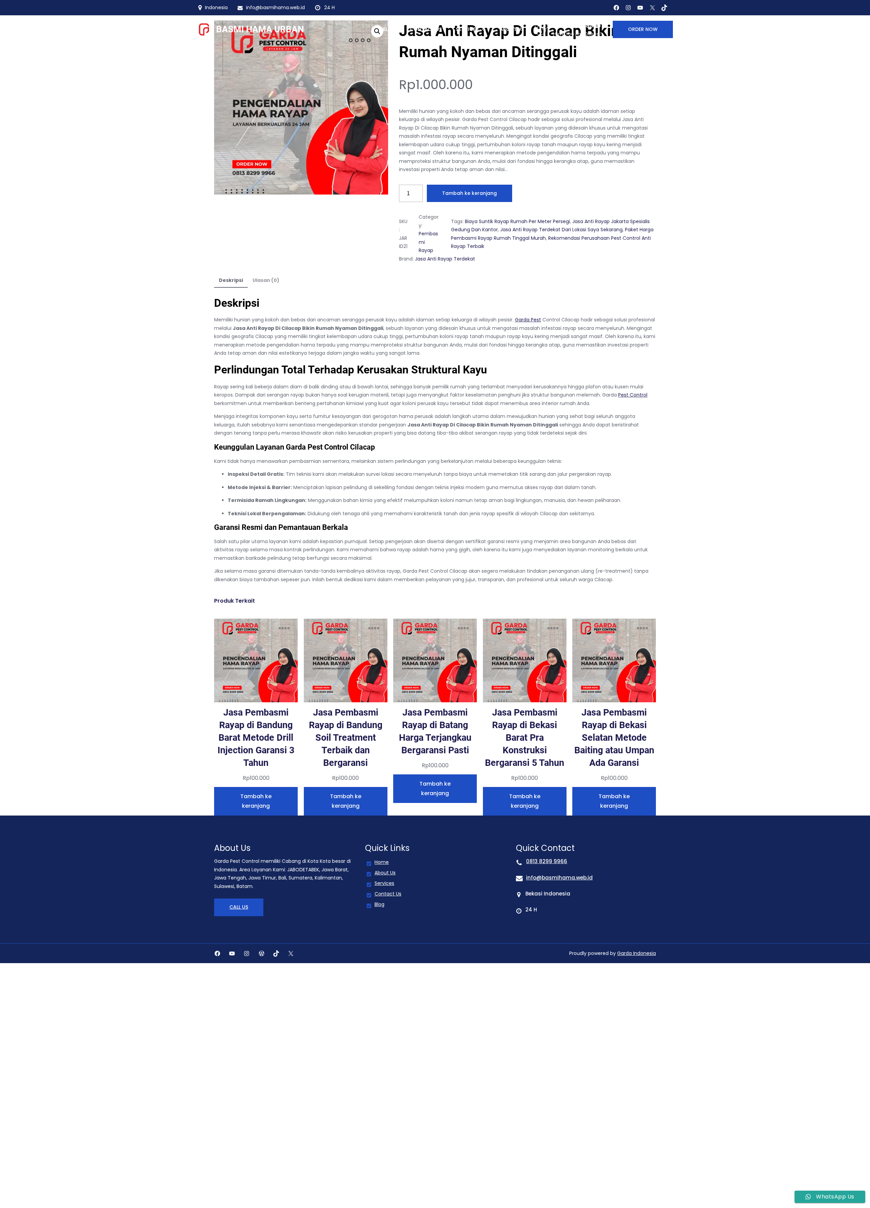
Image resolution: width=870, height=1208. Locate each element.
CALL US (238, 907)
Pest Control (632, 394)
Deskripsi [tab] (231, 280)
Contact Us (388, 893)
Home (382, 862)
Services (384, 883)
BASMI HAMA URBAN (260, 29)
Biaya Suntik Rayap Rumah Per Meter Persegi (517, 221)
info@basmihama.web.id (559, 877)
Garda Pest (528, 319)
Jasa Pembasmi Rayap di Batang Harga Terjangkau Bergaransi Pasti (435, 731)
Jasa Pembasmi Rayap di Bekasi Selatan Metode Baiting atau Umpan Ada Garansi (614, 737)
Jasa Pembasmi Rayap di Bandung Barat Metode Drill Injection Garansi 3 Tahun (256, 737)
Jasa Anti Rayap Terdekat (445, 258)
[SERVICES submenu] (484, 29)
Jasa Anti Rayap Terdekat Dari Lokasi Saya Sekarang (561, 229)
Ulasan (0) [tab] (266, 280)
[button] (377, 31)
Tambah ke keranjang (469, 193)
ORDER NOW (643, 29)
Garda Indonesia (636, 953)
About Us (385, 872)
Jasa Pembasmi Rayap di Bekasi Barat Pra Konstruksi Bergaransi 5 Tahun (524, 737)
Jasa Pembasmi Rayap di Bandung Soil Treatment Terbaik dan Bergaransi (345, 737)
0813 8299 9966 (577, 25)
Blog (379, 904)
